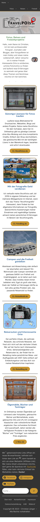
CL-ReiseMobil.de (20, 296)
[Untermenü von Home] (8, 2)
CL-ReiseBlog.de (20, 369)
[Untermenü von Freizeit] (39, 8)
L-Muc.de (20, 442)
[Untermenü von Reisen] (27, 8)
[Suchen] (34, 491)
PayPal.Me (31, 467)
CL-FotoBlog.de (20, 224)
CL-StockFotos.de (20, 151)
